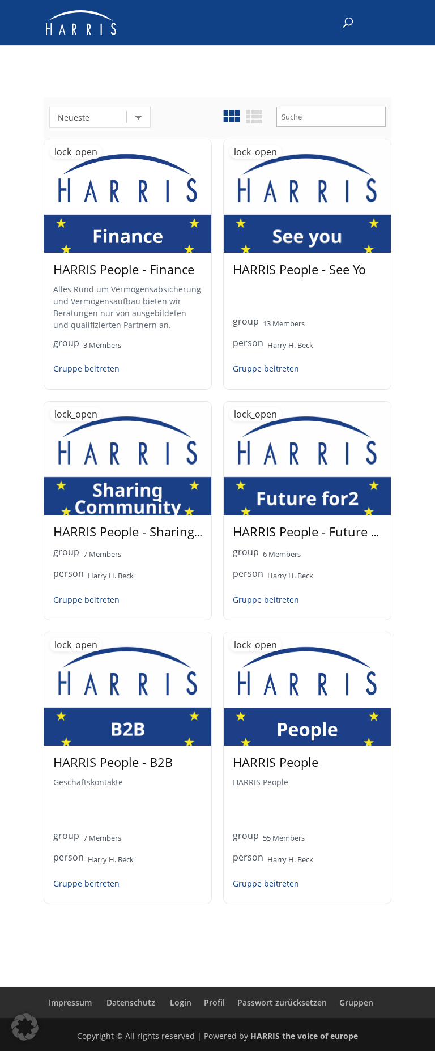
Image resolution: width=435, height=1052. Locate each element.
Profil (214, 1002)
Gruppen (356, 1002)
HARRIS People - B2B (113, 762)
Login (180, 1002)
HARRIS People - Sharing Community (159, 531)
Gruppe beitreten (86, 368)
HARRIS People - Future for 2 (315, 531)
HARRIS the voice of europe (304, 1035)
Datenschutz (130, 1002)
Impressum (70, 1002)
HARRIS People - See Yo (299, 269)
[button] (25, 1027)
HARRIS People (275, 762)
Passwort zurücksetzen (282, 1002)
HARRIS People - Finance (123, 269)
